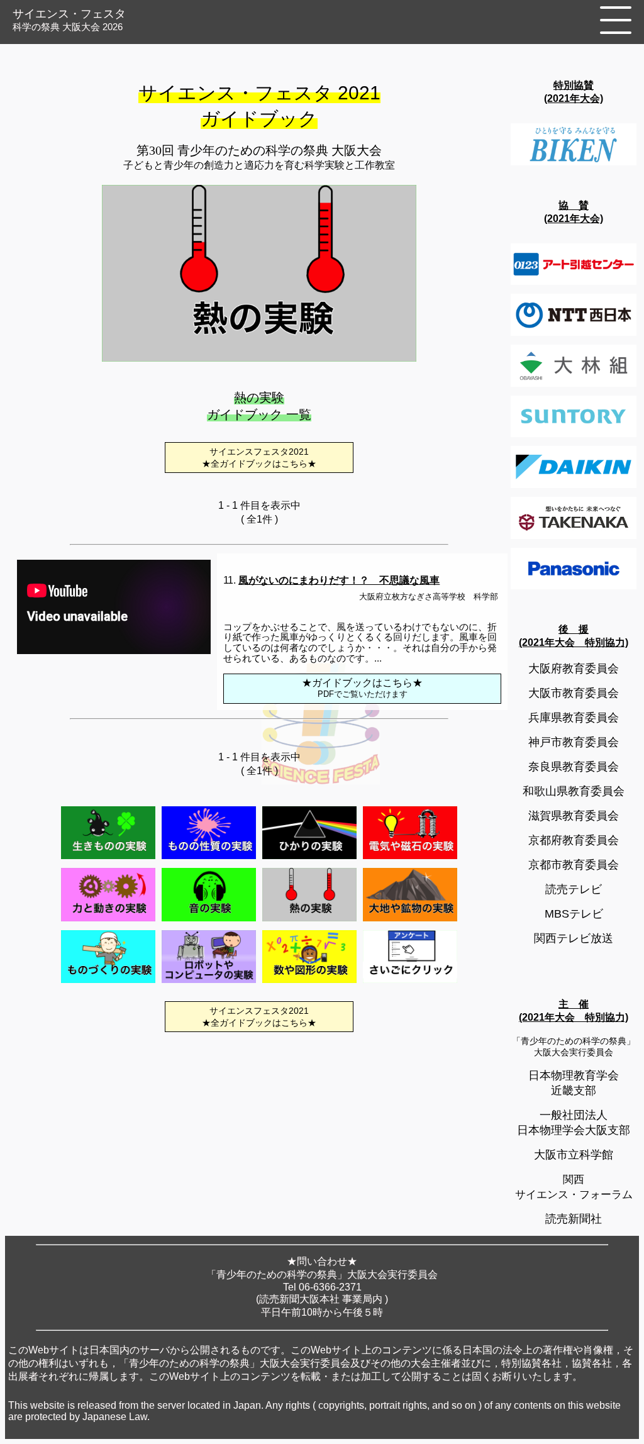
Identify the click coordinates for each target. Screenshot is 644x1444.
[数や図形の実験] (309, 982)
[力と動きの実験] (108, 921)
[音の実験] (208, 921)
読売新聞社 (573, 1219)
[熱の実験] (309, 921)
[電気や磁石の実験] (410, 858)
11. (331, 580)
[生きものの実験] (108, 858)
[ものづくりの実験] (108, 982)
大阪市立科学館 (573, 1154)
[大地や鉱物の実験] (410, 921)
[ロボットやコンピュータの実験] (208, 982)
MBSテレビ (574, 914)
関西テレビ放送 (573, 938)
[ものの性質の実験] (208, 858)
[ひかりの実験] (309, 858)
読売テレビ (573, 889)
